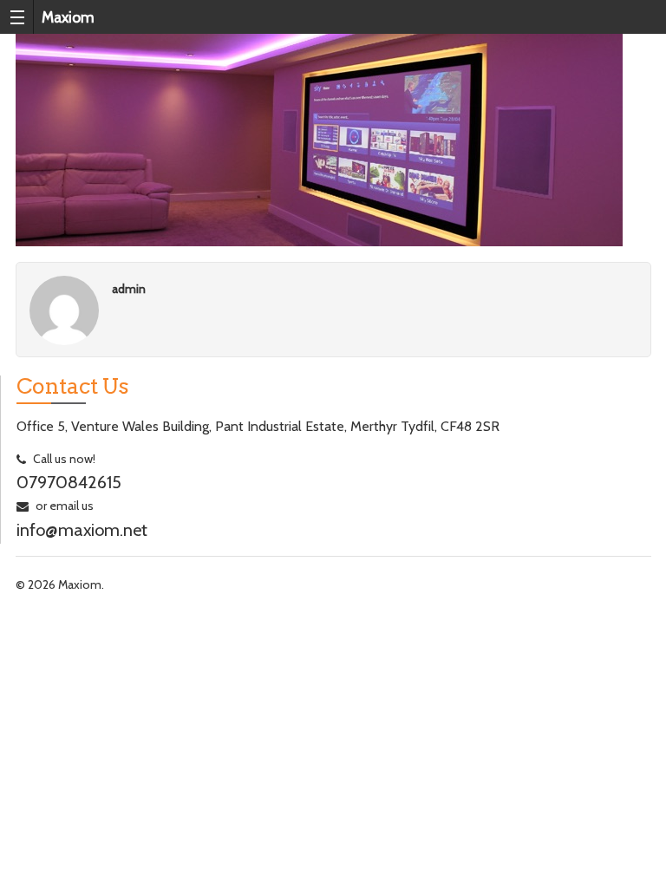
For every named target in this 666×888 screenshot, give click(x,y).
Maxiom (68, 17)
